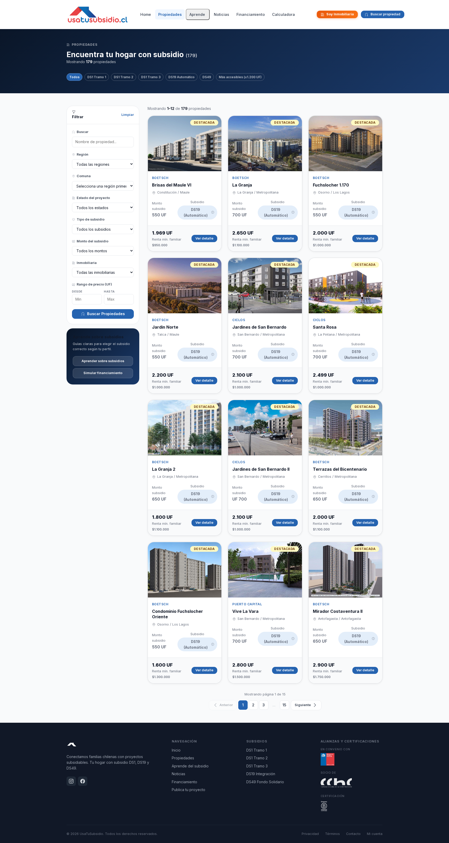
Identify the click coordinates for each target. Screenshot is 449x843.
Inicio (176, 750)
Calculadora (283, 14)
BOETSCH (160, 178)
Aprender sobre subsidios (103, 361)
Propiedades (170, 14)
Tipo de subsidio (90, 219)
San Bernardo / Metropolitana (261, 334)
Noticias (221, 14)
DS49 (206, 77)
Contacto (353, 834)
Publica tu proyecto (188, 789)
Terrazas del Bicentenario (340, 469)
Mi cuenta (374, 834)
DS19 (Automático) (199, 212)
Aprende (197, 14)
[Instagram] (307, 14)
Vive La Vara (245, 611)
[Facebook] (312, 14)
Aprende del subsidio (190, 766)
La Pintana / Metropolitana (339, 334)
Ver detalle (204, 238)
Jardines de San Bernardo (259, 327)
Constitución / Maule (173, 192)
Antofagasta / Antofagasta (339, 619)
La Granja (242, 185)
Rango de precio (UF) (94, 284)
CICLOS (238, 320)
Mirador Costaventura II (337, 611)
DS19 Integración (260, 774)
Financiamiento (250, 14)
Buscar (82, 132)
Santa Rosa (324, 327)
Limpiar (127, 115)
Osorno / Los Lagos (334, 192)
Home (145, 14)
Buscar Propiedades (106, 313)
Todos (74, 77)
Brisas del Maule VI (171, 185)
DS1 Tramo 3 (151, 77)
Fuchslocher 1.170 (331, 185)
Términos (332, 834)
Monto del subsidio (92, 241)
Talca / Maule (168, 334)
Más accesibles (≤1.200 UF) (240, 77)
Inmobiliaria (87, 263)
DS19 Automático (181, 77)
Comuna (84, 176)
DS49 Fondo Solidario (265, 782)
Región (82, 154)
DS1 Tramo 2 (123, 77)
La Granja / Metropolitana (258, 192)
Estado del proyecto (93, 198)
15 (284, 705)
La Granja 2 (163, 469)
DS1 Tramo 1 (96, 77)
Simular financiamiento (102, 373)
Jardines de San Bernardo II (260, 469)
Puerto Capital (247, 604)
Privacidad (310, 834)
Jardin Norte (165, 327)
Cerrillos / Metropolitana (337, 477)
